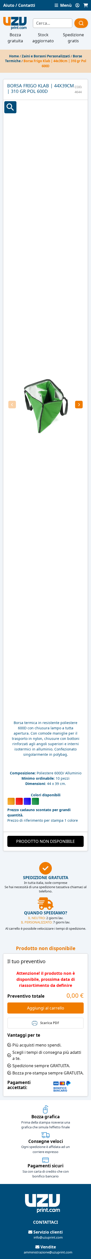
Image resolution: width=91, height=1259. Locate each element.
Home (14, 56)
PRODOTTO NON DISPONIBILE (45, 841)
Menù (65, 5)
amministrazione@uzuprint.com (48, 1252)
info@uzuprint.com (48, 1237)
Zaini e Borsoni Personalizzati (46, 56)
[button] (12, 404)
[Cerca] (81, 23)
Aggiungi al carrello (45, 1008)
